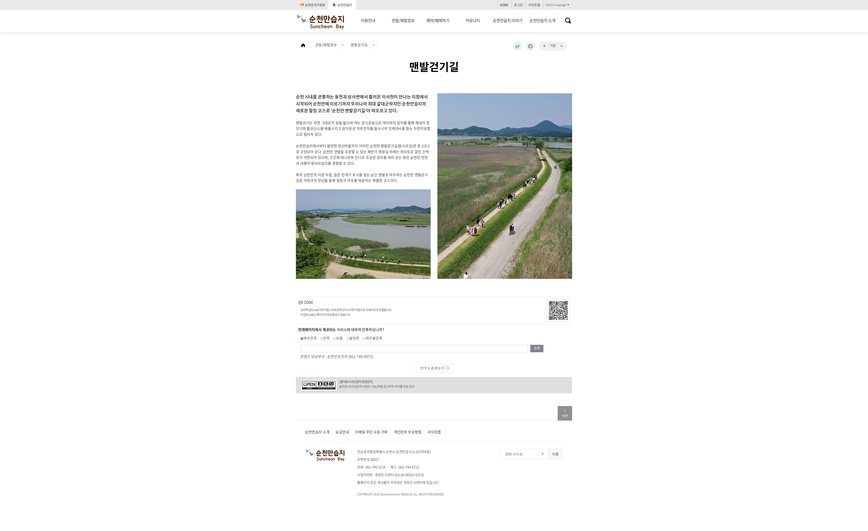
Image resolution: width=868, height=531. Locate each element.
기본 (553, 45)
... (544, 46)
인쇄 (530, 46)
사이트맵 (534, 4)
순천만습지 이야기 (507, 20)
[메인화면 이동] (305, 45)
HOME (504, 4)
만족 (326, 338)
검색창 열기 (568, 20)
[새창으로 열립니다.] (434, 367)
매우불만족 (374, 338)
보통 (339, 338)
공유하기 (517, 46)
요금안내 (342, 432)
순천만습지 (344, 4)
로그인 (518, 4)
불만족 (354, 338)
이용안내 (368, 20)
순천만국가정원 (315, 4)
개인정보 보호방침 (408, 432)
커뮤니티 (472, 20)
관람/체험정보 (403, 20)
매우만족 (310, 338)
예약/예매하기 (437, 20)
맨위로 (565, 413)
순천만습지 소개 (542, 20)
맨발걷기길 (359, 44)
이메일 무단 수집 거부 (371, 432)
